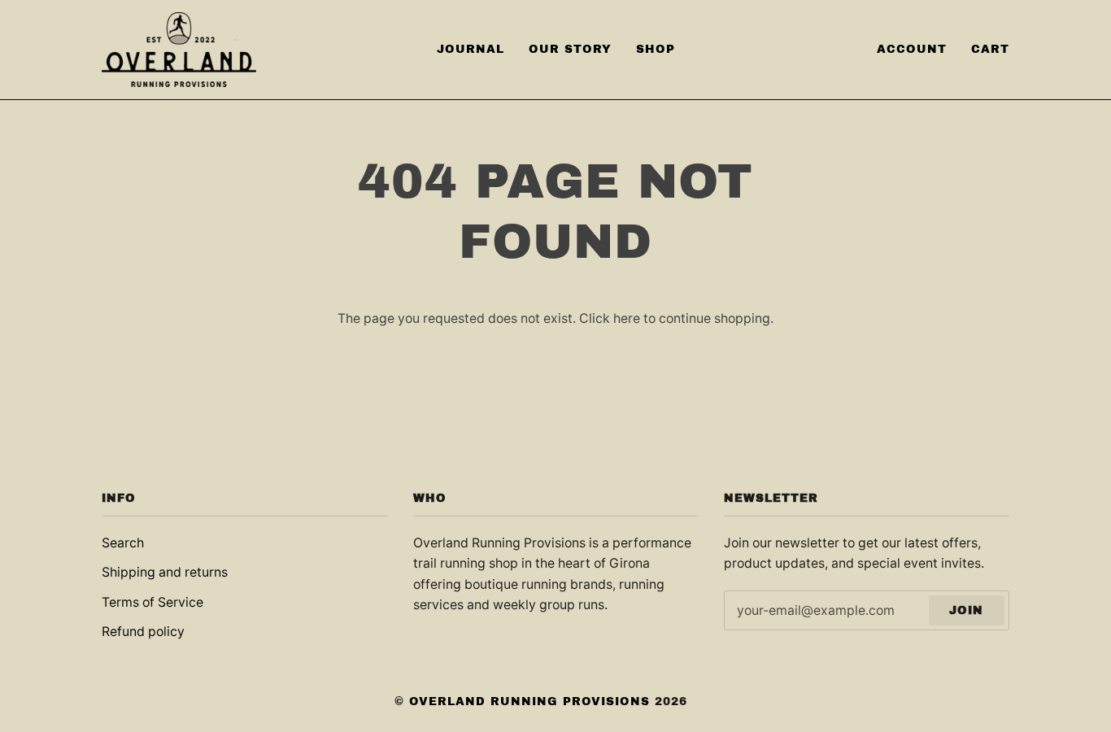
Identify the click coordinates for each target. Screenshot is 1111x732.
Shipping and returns (165, 572)
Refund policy (143, 631)
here (626, 318)
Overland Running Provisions (529, 701)
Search (123, 543)
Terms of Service (152, 602)
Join (966, 610)
